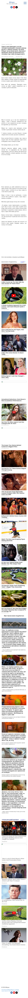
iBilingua (11, 2)
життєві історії (19, 56)
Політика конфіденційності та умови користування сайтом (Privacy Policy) (10, 990)
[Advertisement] (14, 25)
